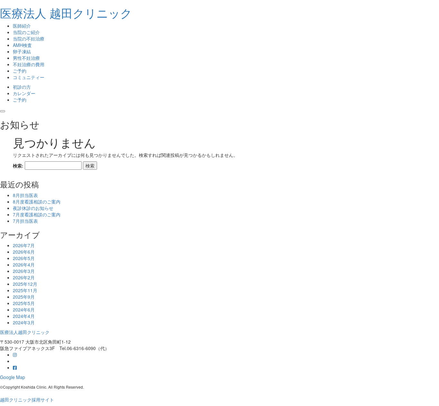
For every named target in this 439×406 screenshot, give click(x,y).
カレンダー (24, 93)
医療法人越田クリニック (24, 332)
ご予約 (19, 71)
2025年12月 (25, 284)
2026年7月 (24, 245)
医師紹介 (22, 26)
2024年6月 (24, 309)
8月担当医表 (25, 195)
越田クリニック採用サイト (27, 399)
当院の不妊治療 (28, 38)
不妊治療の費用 (28, 64)
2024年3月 (24, 322)
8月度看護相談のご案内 (36, 201)
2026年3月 (24, 271)
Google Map (12, 377)
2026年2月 (24, 277)
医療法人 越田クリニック (66, 13)
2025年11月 (25, 290)
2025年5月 (24, 303)
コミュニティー (28, 77)
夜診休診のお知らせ (33, 208)
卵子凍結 (22, 51)
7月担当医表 (25, 221)
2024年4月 (24, 316)
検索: (18, 165)
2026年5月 (24, 258)
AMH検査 (22, 45)
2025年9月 (24, 296)
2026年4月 (24, 264)
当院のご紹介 (26, 32)
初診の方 (22, 87)
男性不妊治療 (26, 58)
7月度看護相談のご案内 (36, 214)
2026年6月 (24, 251)
